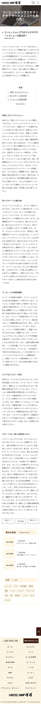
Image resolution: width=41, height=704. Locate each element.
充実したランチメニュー (19, 92)
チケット (7, 600)
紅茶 (11, 595)
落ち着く (17, 595)
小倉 (6, 595)
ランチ (16, 586)
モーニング (8, 586)
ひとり (32, 595)
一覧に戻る (20, 521)
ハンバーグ (21, 591)
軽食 (6, 591)
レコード (25, 595)
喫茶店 (31, 586)
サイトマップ (30, 688)
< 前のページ (7, 521)
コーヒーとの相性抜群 (18, 99)
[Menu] (37, 2)
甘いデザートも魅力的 (18, 95)
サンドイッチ (30, 591)
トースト (12, 591)
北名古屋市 (23, 586)
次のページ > (33, 521)
